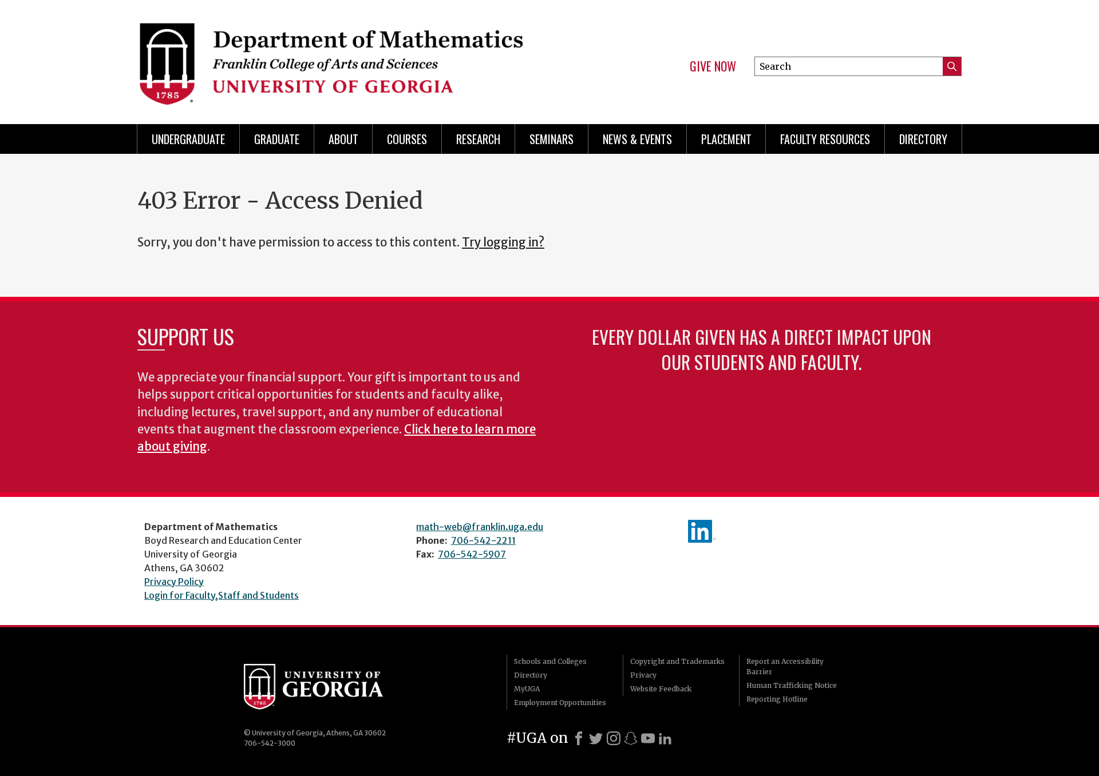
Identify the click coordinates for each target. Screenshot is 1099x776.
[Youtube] (648, 738)
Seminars (551, 139)
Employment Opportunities (560, 702)
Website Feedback (660, 689)
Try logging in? (503, 242)
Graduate (276, 139)
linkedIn (701, 531)
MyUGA (527, 689)
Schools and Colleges (550, 661)
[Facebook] (579, 738)
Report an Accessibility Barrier (785, 666)
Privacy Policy (174, 581)
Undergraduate (188, 139)
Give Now (713, 66)
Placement (726, 139)
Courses (407, 139)
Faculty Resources (825, 139)
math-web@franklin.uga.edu (479, 526)
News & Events (637, 139)
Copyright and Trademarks (677, 661)
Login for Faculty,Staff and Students (221, 595)
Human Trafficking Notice (791, 685)
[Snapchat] (631, 738)
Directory (923, 139)
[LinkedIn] (665, 738)
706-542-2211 (483, 540)
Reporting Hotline (777, 699)
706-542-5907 (472, 554)
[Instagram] (613, 738)
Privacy (643, 675)
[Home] (337, 57)
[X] (596, 738)
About (343, 139)
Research (478, 139)
